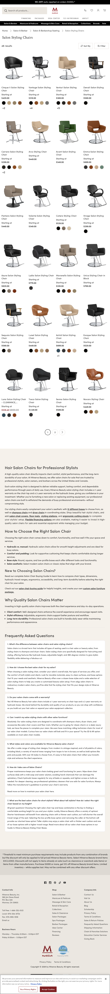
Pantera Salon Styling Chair (12, 217)
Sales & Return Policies (94, 920)
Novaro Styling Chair (93, 399)
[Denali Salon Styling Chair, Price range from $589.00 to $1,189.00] (96, 68)
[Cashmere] (9, 103)
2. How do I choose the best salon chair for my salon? (31, 667)
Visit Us (87, 898)
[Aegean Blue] (58, 351)
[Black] (4, 103)
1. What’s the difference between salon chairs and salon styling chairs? (39, 644)
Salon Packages (59, 916)
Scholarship (89, 909)
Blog (86, 905)
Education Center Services (95, 935)
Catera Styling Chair (66, 215)
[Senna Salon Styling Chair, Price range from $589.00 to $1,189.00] (68, 379)
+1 (58, 355)
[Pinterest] (55, 882)
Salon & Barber (58, 894)
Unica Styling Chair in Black (94, 277)
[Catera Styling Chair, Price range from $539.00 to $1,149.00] (68, 196)
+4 (31, 108)
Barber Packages (59, 924)
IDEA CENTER (54, 18)
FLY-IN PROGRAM (71, 18)
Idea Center (57, 927)
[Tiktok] (60, 882)
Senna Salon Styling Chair (66, 401)
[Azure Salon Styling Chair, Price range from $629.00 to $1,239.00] (14, 255)
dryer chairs (38, 512)
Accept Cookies (48, 989)
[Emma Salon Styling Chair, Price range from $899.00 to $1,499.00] (96, 132)
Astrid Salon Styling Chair (66, 336)
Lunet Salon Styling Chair (38, 336)
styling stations (49, 516)
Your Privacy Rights (28, 989)
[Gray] (47, 103)
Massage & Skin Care (61, 902)
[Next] (62, 432)
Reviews (55, 935)
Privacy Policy (90, 913)
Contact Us (89, 894)
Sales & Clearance (60, 913)
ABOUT (85, 18)
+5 (58, 108)
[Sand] (69, 228)
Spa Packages (58, 920)
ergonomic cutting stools (76, 516)
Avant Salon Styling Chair (66, 153)
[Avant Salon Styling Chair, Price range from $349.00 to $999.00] (68, 132)
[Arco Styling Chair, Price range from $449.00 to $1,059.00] (41, 132)
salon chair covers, (19, 516)
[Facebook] (45, 882)
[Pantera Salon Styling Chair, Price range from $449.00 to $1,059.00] (14, 196)
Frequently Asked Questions (96, 924)
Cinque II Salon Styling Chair (12, 89)
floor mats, (35, 516)
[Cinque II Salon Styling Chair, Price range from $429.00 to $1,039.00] (14, 68)
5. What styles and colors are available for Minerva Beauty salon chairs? (40, 743)
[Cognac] (91, 167)
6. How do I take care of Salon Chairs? (24, 767)
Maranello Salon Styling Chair (68, 277)
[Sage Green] (102, 167)
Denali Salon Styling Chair (93, 89)
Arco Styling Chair (38, 151)
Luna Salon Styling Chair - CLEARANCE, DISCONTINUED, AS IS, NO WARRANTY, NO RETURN (13, 401)
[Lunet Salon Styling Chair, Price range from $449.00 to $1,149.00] (41, 315)
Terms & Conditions (92, 916)
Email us (5, 920)
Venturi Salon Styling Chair (66, 89)
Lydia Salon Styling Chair (41, 275)
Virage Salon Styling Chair (93, 217)
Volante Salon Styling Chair (39, 217)
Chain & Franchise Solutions (96, 931)
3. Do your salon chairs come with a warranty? (28, 697)
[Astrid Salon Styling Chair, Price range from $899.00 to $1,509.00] (68, 315)
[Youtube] (64, 882)
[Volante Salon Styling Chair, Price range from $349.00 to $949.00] (41, 196)
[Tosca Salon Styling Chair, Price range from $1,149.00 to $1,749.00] (41, 379)
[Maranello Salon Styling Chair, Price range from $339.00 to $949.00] (68, 255)
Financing (56, 931)
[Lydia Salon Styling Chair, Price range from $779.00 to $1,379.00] (41, 255)
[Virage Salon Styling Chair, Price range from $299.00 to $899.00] (96, 196)
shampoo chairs (20, 512)
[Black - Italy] (86, 167)
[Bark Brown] (64, 103)
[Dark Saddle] (64, 228)
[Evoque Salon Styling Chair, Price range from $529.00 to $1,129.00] (96, 315)
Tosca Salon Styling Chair (38, 401)
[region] (55, 984)
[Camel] (20, 103)
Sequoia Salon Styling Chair (12, 336)
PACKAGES (39, 18)
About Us (88, 902)
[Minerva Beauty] (55, 11)
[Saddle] (14, 103)
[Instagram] (50, 882)
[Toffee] (47, 351)
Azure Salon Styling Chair (11, 277)
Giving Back (89, 939)
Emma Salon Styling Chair (93, 153)
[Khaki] (96, 167)
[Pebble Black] (86, 103)
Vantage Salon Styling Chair (40, 89)
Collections (56, 909)
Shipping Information (93, 927)
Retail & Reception (60, 905)
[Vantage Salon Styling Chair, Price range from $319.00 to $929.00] (41, 68)
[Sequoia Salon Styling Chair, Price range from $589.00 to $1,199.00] (14, 315)
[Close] (106, 979)
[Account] (98, 10)
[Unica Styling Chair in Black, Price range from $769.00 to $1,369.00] (96, 255)
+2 (3, 108)
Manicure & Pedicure (61, 898)
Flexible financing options (38, 519)
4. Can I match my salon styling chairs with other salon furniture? (37, 717)
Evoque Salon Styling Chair (93, 336)
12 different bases (76, 509)
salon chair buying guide (31, 588)
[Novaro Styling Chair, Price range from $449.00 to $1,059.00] (96, 379)
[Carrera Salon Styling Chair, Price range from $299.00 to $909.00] (14, 132)
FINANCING (26, 18)
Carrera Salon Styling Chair (12, 153)
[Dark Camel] (14, 291)
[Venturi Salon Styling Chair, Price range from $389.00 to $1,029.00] (68, 68)
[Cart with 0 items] (104, 10)
